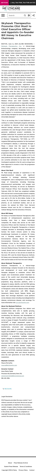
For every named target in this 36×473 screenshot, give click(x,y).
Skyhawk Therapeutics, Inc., (11, 46)
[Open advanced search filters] (29, 15)
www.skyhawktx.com (22, 302)
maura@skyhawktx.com (9, 365)
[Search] (25, 15)
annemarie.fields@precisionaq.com (12, 376)
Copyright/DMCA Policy (9, 470)
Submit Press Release (11, 466)
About (10, 463)
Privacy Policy (23, 470)
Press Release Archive (21, 463)
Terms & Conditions (26, 466)
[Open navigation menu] (3, 15)
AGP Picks (4, 2)
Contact (31, 470)
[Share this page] (33, 15)
